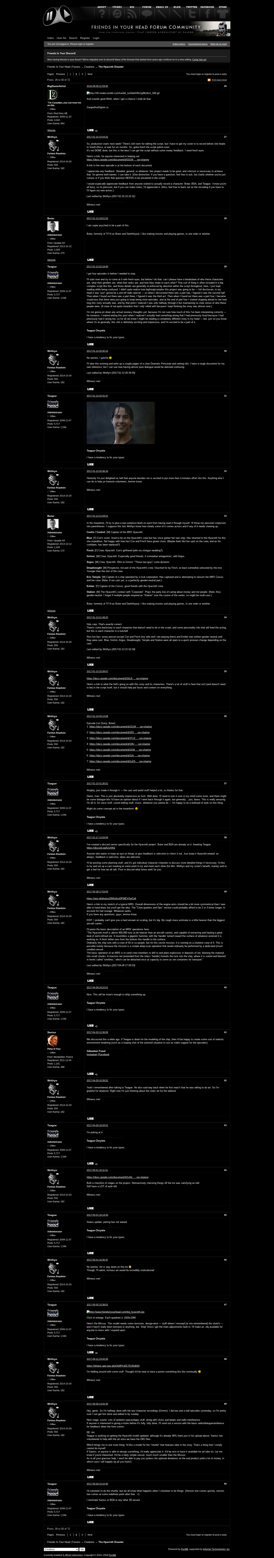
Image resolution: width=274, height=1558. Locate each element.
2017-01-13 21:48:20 (97, 617)
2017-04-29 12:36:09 (97, 1032)
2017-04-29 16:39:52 (97, 1080)
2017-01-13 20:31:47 (97, 396)
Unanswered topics (198, 44)
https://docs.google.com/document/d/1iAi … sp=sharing (119, 755)
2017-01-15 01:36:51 (97, 783)
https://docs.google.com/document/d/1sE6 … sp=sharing (120, 761)
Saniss (51, 1032)
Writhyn (52, 136)
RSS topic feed (219, 80)
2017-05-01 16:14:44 (97, 1215)
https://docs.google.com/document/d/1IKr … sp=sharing (119, 744)
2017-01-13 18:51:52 (97, 218)
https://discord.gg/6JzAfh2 (101, 847)
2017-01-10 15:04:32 (97, 137)
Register (85, 37)
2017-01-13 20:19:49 (97, 266)
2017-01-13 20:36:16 (97, 471)
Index (50, 37)
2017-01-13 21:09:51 (97, 516)
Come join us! (199, 59)
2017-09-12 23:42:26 (97, 1359)
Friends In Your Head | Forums (63, 66)
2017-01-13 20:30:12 (97, 351)
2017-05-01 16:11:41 (97, 1170)
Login (96, 37)
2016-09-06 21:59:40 (97, 86)
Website (51, 130)
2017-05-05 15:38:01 (97, 1304)
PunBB (184, 1549)
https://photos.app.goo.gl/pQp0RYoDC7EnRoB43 (113, 1365)
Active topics (179, 44)
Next (90, 74)
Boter (50, 218)
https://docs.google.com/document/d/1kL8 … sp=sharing (117, 678)
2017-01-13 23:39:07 (97, 671)
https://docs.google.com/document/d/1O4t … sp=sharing (120, 749)
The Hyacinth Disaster (111, 66)
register (208, 74)
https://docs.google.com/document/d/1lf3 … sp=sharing (119, 732)
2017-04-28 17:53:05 (97, 891)
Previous (60, 74)
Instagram (92, 1054)
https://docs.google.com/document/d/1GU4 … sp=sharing (118, 159)
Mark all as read (218, 44)
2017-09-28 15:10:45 (97, 1484)
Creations (89, 66)
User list (61, 37)
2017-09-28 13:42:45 (97, 1404)
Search (73, 37)
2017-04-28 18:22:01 (97, 987)
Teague (52, 266)
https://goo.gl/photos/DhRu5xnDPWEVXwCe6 (111, 898)
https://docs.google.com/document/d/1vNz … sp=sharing (117, 1177)
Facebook (104, 1054)
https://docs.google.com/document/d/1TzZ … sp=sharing (120, 738)
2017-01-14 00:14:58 (97, 716)
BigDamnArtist (56, 86)
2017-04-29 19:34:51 (97, 1125)
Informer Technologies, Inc (216, 1549)
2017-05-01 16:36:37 (97, 1260)
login (198, 74)
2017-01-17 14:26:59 (97, 837)
